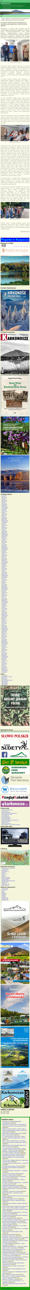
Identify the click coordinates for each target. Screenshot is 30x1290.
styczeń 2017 (4, 625)
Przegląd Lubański (5, 879)
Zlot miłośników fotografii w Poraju (11, 1166)
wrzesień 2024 (4, 521)
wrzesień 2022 (4, 549)
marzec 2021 (4, 569)
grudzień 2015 (4, 640)
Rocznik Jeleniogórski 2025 (9, 1218)
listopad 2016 (4, 627)
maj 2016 (3, 634)
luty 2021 (3, 570)
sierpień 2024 (4, 523)
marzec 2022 (4, 556)
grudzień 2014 (4, 654)
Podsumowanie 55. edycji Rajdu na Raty (12, 1231)
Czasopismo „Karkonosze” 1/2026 (11, 1191)
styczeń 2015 (4, 652)
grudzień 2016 (4, 626)
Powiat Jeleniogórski (5, 816)
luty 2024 (3, 529)
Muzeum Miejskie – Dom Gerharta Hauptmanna (11, 824)
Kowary (3, 892)
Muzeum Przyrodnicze (6, 821)
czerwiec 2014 (4, 660)
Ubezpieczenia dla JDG (8, 1234)
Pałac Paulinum (4, 682)
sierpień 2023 (4, 536)
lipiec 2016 (4, 632)
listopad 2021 (4, 560)
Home (3, 18)
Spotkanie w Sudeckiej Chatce (10, 1151)
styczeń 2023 (4, 544)
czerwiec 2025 (4, 511)
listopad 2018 (4, 600)
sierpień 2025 (4, 509)
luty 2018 (3, 610)
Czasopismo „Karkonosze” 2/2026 (11, 1154)
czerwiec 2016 (4, 633)
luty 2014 (3, 665)
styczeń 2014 (4, 666)
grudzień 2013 (4, 667)
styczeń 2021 (4, 572)
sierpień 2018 (4, 603)
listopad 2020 (4, 574)
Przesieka (3, 896)
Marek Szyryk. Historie (8, 1135)
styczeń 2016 (4, 639)
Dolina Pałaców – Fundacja (7, 676)
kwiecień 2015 (4, 649)
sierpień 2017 (4, 617)
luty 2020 (3, 583)
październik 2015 (5, 642)
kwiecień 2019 (4, 594)
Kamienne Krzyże (5, 822)
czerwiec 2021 (4, 566)
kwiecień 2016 (4, 635)
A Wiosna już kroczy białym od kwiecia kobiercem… (15, 1203)
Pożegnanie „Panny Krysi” (9, 1236)
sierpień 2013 (4, 672)
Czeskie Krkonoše (5, 810)
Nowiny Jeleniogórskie (6, 878)
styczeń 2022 (4, 558)
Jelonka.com (4, 876)
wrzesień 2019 (4, 589)
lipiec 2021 (4, 565)
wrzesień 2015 (4, 643)
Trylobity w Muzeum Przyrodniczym (11, 1187)
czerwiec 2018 (4, 606)
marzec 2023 (4, 542)
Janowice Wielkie (5, 888)
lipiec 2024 (4, 524)
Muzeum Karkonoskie (6, 818)
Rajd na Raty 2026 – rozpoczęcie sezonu (12, 1192)
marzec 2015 (4, 650)
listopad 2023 (4, 533)
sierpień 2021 (4, 564)
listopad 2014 (4, 655)
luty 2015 (3, 651)
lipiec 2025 (4, 510)
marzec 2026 (4, 501)
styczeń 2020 (4, 584)
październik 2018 (5, 601)
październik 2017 (5, 615)
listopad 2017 (4, 614)
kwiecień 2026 (4, 500)
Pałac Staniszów (5, 683)
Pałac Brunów (4, 677)
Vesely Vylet (4, 883)
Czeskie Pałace (5, 675)
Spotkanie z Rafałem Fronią (9, 1279)
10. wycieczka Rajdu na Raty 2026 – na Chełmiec (14, 1170)
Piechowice (4, 894)
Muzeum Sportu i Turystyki (7, 814)
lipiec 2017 (4, 618)
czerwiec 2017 (4, 619)
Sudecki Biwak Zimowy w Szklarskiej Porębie (13, 1200)
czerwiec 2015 (4, 647)
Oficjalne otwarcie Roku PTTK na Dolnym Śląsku (14, 1188)
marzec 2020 (4, 582)
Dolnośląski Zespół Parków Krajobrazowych (10, 820)
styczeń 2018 (4, 611)
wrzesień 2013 (4, 671)
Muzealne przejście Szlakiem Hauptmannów (13, 1167)
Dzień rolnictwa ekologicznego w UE (11, 1133)
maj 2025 (3, 512)
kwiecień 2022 (4, 554)
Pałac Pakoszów (5, 681)
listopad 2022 (4, 547)
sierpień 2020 (4, 577)
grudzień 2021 (4, 559)
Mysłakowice (4, 893)
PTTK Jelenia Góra (5, 815)
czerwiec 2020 (4, 580)
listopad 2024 (4, 519)
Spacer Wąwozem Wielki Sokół (10, 1274)
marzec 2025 (4, 515)
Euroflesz (3, 872)
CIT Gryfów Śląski (5, 869)
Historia (8, 18)
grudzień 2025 (4, 504)
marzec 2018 (4, 609)
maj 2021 (3, 567)
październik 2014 (5, 656)
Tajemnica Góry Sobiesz (6, 823)
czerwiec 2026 (4, 498)
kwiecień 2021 (4, 568)
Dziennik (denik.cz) (5, 871)
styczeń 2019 (4, 598)
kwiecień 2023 (4, 541)
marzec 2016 (4, 636)
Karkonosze (6, 4)
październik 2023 (5, 534)
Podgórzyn (4, 895)
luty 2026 (3, 502)
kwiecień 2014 (4, 663)
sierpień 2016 (4, 631)
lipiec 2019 (4, 591)
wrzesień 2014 (4, 657)
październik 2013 (5, 669)
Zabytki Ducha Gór (5, 885)
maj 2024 (3, 526)
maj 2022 (3, 553)
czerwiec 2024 (4, 525)
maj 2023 (3, 540)
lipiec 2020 (4, 578)
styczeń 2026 (4, 503)
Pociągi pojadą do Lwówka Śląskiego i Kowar (13, 1268)
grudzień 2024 (4, 518)
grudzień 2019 (4, 585)
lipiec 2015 (4, 646)
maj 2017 (3, 621)
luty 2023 (3, 543)
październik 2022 (5, 548)
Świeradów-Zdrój (5, 898)
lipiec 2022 (4, 551)
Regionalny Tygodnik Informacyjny (8, 880)
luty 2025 (3, 516)
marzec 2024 (4, 528)
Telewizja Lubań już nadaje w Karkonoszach (13, 1265)
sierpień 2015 (4, 644)
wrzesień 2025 (4, 508)
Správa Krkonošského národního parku (9, 813)
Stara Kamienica (5, 897)
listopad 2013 (4, 668)
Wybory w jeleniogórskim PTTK (10, 1198)
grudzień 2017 (4, 613)
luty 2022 (3, 557)
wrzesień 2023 (4, 535)
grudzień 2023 (4, 532)
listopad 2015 (4, 641)
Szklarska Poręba (5, 881)
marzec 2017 (4, 623)
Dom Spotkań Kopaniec (6, 817)
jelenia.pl (3, 875)
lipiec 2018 (4, 605)
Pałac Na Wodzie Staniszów (7, 680)
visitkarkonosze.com (6, 884)
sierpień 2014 (4, 658)
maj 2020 (3, 581)
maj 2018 (3, 607)
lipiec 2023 (4, 537)
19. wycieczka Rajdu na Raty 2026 (11, 1152)
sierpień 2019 (4, 590)
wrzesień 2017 (4, 616)
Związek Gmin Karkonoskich (7, 809)
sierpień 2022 (4, 550)
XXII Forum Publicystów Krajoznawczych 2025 (14, 1283)
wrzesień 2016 (4, 630)
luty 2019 (3, 597)
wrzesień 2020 (4, 576)
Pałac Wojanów (4, 684)
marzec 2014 (4, 664)
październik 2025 (5, 507)
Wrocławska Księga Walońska (9, 1185)
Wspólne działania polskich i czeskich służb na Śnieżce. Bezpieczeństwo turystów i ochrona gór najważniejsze (14, 1130)
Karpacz (3, 890)
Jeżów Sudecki (4, 889)
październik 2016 (5, 628)
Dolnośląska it (4, 870)
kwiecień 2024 (4, 527)
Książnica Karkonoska (6, 812)
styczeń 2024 (4, 531)
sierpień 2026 (4, 495)
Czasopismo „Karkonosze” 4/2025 (11, 1252)
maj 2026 (3, 499)
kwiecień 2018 (4, 608)
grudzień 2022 (4, 545)
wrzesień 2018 (4, 602)
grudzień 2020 (4, 573)
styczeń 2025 (4, 517)
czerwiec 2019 (4, 592)
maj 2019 (3, 593)
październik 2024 (5, 520)
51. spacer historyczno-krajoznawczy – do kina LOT (15, 1163)
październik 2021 (5, 561)
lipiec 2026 (4, 496)
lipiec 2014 (4, 659)
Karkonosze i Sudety (6, 877)
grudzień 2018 (4, 599)
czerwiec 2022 (4, 552)
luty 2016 (3, 638)
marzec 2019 (4, 595)
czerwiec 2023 (4, 539)
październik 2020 (5, 575)
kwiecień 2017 (4, 622)
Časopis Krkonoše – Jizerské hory (8, 868)
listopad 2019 (4, 586)
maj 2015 (3, 648)
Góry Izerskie (4, 873)
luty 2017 (3, 624)
